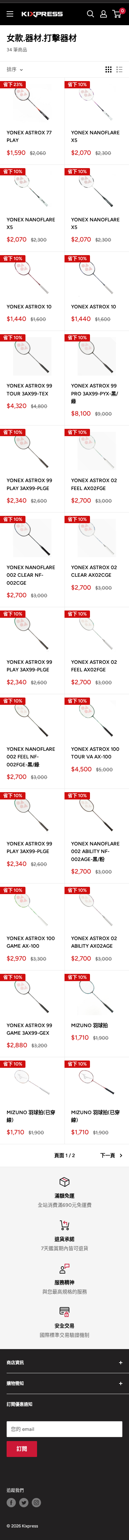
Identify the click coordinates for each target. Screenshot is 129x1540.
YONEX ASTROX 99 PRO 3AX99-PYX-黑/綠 (94, 393)
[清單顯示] (119, 69)
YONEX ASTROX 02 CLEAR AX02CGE (94, 571)
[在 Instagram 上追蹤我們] (36, 1502)
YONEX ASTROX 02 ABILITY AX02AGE (94, 942)
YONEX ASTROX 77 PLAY (29, 136)
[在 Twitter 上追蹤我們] (23, 1502)
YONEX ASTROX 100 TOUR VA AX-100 (95, 753)
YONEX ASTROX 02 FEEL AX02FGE (94, 484)
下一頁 (107, 1155)
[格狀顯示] (108, 69)
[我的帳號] (103, 14)
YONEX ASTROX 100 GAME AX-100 (31, 942)
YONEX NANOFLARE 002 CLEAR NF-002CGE (31, 575)
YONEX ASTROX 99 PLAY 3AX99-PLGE (29, 484)
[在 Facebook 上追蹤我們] (11, 1502)
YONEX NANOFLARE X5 (95, 136)
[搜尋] (90, 14)
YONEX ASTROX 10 (29, 307)
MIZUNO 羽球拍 (89, 1025)
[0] (117, 14)
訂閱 (22, 1449)
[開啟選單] (10, 14)
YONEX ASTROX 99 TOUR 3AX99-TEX (29, 389)
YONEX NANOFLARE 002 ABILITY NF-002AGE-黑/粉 (95, 851)
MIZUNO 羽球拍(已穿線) (31, 1116)
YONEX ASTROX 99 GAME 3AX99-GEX (29, 1029)
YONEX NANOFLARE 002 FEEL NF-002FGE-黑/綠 (31, 757)
